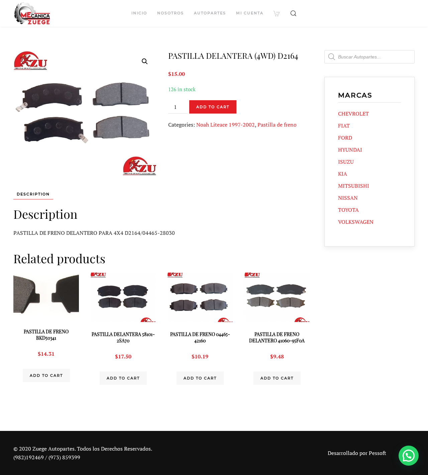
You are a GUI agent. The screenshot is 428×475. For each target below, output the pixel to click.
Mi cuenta (249, 13)
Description (33, 194)
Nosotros (170, 13)
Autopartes (210, 13)
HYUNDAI (350, 149)
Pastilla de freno (277, 124)
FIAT (344, 125)
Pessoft (377, 453)
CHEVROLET (353, 113)
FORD (345, 137)
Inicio (139, 13)
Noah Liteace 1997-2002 (225, 124)
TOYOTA (348, 209)
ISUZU (346, 161)
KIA (342, 173)
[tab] (30, 194)
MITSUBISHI (353, 185)
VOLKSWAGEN (355, 221)
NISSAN (348, 197)
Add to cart (212, 107)
